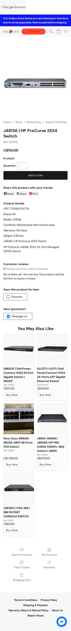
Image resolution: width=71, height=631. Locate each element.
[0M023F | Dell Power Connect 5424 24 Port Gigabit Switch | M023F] (19, 349)
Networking (34, 122)
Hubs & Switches (56, 122)
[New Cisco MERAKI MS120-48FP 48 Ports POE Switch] (19, 419)
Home (7, 122)
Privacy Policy (49, 600)
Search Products (21, 555)
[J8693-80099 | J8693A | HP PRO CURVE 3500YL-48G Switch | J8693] (52, 419)
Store (18, 122)
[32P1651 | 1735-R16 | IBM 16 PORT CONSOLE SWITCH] (19, 488)
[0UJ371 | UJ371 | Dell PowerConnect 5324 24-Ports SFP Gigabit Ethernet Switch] (52, 349)
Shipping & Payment (35, 605)
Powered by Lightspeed (35, 621)
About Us (57, 610)
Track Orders (22, 567)
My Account (49, 555)
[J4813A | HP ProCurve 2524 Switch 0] (35, 82)
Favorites (49, 567)
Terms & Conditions (25, 600)
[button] (11, 31)
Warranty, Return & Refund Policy (28, 610)
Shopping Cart (22, 580)
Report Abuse (36, 615)
